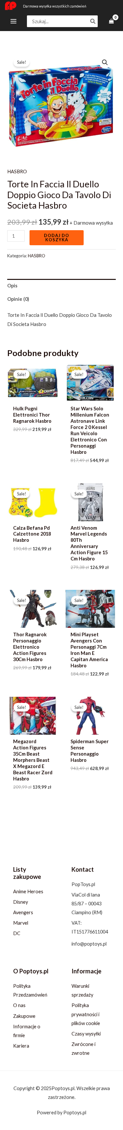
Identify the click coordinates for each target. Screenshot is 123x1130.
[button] (105, 62)
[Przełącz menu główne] (13, 21)
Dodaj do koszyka (56, 237)
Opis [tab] (12, 285)
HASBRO (17, 171)
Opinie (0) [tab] (18, 299)
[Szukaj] (93, 21)
